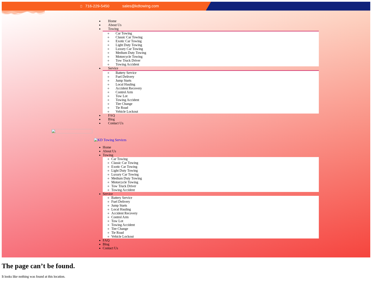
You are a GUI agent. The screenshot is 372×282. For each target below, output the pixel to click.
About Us (114, 25)
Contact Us (115, 123)
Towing (113, 29)
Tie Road (122, 107)
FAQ (111, 115)
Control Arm (124, 92)
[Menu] (97, 135)
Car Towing (124, 33)
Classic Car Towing (129, 37)
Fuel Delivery (125, 76)
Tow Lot (121, 96)
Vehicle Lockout (127, 111)
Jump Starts (123, 80)
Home (112, 21)
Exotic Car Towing (129, 41)
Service (113, 68)
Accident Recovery (129, 88)
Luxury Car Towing (129, 49)
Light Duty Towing (129, 45)
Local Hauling (125, 84)
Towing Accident (127, 64)
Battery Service (126, 73)
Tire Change (124, 104)
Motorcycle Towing (129, 56)
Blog (111, 119)
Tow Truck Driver (128, 60)
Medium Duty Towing (131, 53)
